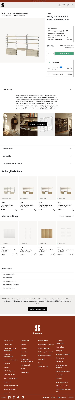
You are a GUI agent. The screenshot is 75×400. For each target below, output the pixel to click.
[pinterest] (18, 397)
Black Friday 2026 (62, 382)
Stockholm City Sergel (46, 344)
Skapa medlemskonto (37, 309)
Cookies (6, 367)
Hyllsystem (23, 13)
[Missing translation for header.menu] (72, 5)
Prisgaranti (7, 382)
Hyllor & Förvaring (13, 13)
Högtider (59, 378)
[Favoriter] (63, 5)
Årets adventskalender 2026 (63, 391)
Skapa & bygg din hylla (37, 124)
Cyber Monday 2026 (62, 386)
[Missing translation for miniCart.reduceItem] (48, 53)
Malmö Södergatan (44, 355)
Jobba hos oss (43, 366)
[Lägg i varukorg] (16, 210)
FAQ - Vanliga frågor (11, 378)
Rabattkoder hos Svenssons (61, 366)
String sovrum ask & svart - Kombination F (14, 15)
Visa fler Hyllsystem (9, 288)
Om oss (40, 363)
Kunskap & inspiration (63, 354)
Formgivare (59, 351)
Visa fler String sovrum (9, 281)
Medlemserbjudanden (63, 371)
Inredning (24, 352)
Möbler (3, 13)
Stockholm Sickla (44, 348)
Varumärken (60, 347)
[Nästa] (41, 40)
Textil (23, 369)
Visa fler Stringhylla (8, 274)
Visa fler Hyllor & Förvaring (11, 284)
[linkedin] (22, 397)
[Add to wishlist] (12, 254)
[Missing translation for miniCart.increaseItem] (53, 53)
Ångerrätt (7, 393)
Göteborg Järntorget (45, 352)
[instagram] (14, 397)
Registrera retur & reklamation (10, 349)
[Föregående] (3, 40)
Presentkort (25, 372)
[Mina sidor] (59, 5)
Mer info (69, 68)
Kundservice (8, 344)
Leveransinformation (11, 360)
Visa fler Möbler (7, 277)
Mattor (23, 355)
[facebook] (9, 397)
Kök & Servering (26, 365)
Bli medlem (69, 38)
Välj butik (69, 74)
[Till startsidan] (2, 5)
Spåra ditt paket (9, 374)
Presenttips (59, 375)
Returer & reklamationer (8, 355)
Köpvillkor (7, 363)
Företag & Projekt (10, 389)
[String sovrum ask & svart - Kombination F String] (22, 40)
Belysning (24, 348)
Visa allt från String (65, 216)
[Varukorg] (68, 5)
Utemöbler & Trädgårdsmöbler (27, 360)
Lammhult (41, 359)
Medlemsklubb (60, 358)
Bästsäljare (59, 362)
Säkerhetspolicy (9, 371)
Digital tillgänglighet (11, 385)
